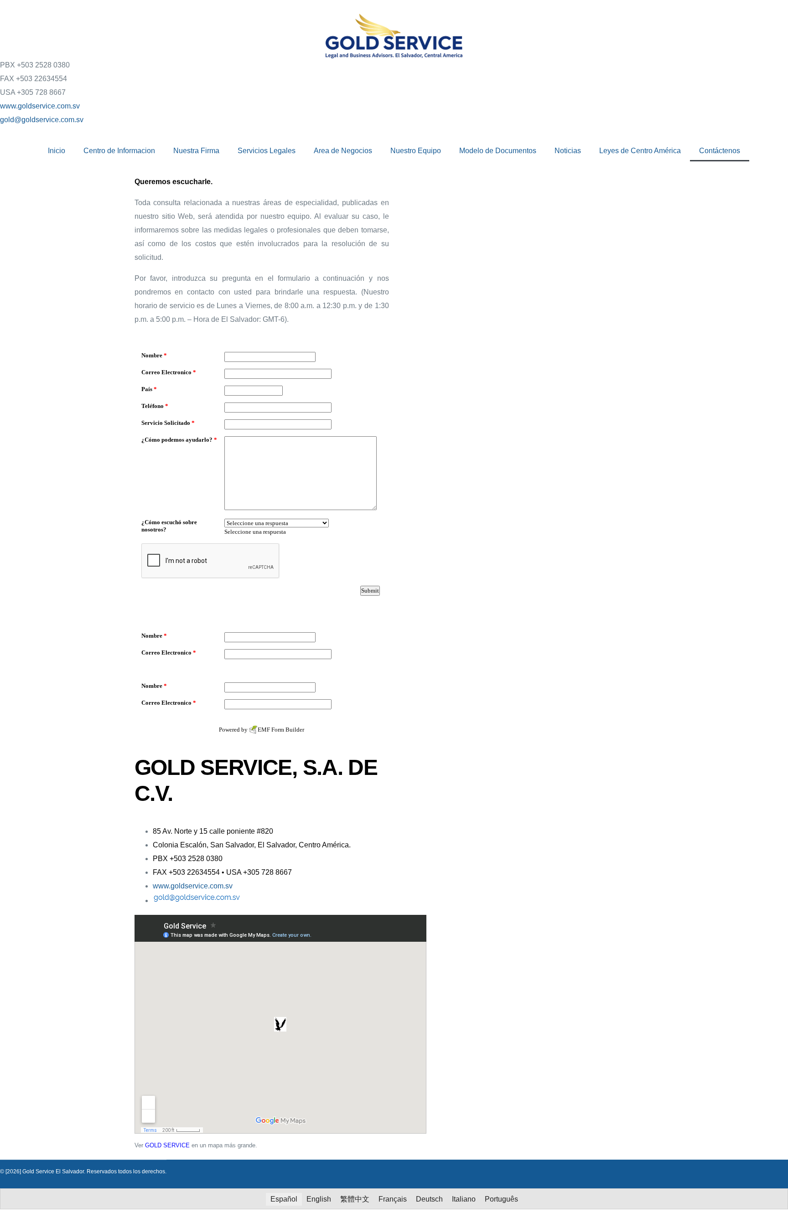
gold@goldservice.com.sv (41, 120)
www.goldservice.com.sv (40, 106)
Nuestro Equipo (415, 151)
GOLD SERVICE (167, 1145)
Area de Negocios (343, 151)
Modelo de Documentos (497, 151)
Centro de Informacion (119, 151)
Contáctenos (719, 151)
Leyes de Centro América (640, 151)
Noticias (568, 151)
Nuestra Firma (196, 151)
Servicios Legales (267, 151)
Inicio (56, 151)
